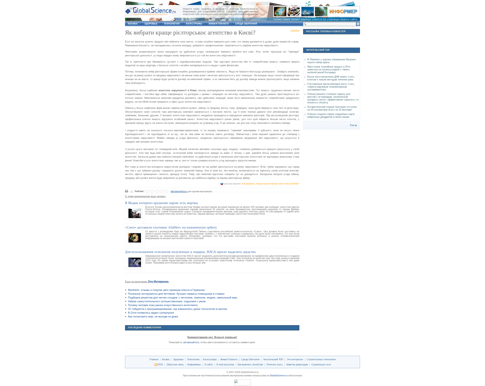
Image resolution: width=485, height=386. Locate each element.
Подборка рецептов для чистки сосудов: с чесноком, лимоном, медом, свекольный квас (182, 297)
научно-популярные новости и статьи (151, 14)
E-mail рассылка (225, 364)
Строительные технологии (321, 359)
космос (133, 23)
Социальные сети (321, 364)
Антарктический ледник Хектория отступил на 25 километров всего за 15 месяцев (332, 108)
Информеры (194, 364)
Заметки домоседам (297, 364)
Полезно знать (275, 364)
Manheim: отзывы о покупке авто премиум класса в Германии (166, 289)
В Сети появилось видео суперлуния (151, 312)
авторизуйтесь (191, 342)
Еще (352, 125)
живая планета (219, 23)
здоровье (150, 23)
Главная (153, 359)
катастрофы (194, 23)
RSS (160, 364)
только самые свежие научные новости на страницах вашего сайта (315, 19)
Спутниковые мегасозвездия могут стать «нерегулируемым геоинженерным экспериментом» (330, 86)
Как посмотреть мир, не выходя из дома (153, 316)
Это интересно (158, 281)
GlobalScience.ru (279, 375)
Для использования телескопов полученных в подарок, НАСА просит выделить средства (190, 251)
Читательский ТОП (273, 359)
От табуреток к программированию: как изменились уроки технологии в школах (177, 308)
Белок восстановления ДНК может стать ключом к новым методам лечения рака (330, 78)
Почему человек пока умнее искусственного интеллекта (163, 305)
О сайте (208, 364)
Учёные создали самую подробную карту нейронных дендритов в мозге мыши (331, 115)
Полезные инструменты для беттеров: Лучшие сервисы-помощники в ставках (176, 293)
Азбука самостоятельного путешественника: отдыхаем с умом (167, 301)
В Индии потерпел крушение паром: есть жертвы (161, 202)
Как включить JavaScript (250, 364)
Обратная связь (175, 364)
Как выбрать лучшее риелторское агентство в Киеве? (270, 183)
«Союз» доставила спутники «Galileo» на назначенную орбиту (171, 227)
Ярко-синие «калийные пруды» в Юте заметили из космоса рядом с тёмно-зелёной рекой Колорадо (328, 69)
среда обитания (246, 23)
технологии (172, 23)
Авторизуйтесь (179, 191)
